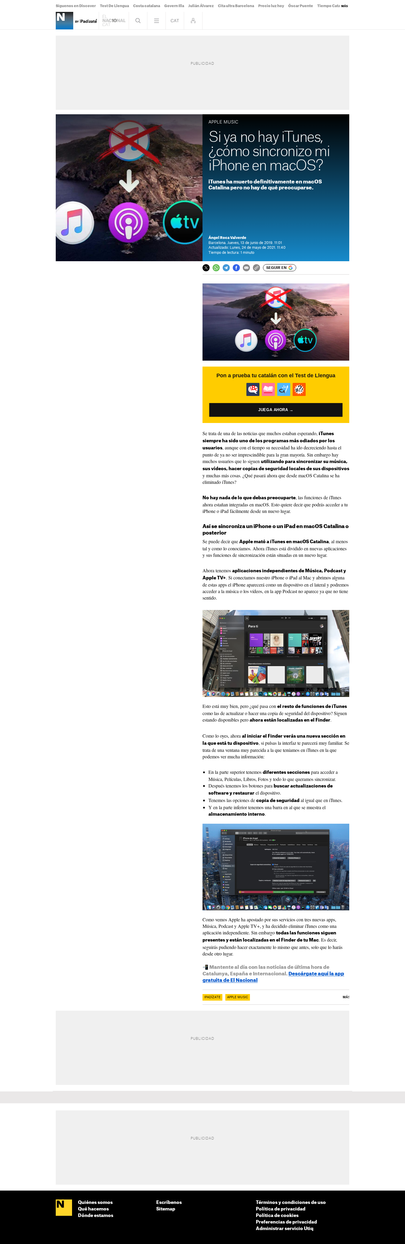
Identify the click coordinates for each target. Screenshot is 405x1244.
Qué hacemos (93, 1209)
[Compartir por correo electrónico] (246, 267)
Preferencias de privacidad (286, 1222)
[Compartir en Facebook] (236, 267)
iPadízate (212, 997)
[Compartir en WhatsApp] (216, 267)
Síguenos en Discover (76, 6)
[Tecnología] (64, 20)
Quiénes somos (95, 1202)
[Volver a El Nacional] (114, 20)
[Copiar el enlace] (256, 267)
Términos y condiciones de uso (291, 1202)
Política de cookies (277, 1215)
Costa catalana (146, 6)
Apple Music (237, 997)
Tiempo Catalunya (333, 6)
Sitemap (165, 1209)
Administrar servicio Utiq (284, 1228)
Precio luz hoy (271, 6)
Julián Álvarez (201, 6)
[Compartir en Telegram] (226, 267)
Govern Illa (174, 6)
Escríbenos (169, 1202)
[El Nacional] (64, 1208)
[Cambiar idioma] (175, 20)
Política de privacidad (280, 1209)
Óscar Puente (300, 6)
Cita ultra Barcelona (236, 6)
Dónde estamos (95, 1215)
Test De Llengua (114, 6)
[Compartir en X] (206, 267)
